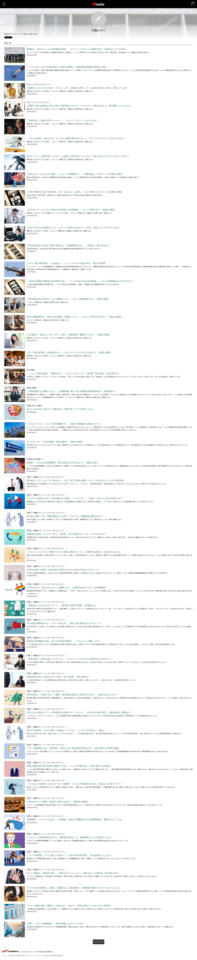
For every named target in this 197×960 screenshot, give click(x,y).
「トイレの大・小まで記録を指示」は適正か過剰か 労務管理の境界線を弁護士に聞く (67, 67)
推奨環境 (60, 955)
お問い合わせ (25, 955)
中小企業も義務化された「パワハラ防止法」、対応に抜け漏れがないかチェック (64, 623)
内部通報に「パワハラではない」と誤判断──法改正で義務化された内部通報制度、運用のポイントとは (74, 819)
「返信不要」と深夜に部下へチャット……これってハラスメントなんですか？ (62, 120)
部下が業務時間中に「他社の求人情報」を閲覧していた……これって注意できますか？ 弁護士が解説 (74, 317)
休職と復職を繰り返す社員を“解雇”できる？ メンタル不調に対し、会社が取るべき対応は (69, 766)
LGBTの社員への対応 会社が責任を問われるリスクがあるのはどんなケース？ (63, 570)
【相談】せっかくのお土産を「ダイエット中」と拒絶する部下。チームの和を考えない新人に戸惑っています (77, 88)
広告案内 (18, 955)
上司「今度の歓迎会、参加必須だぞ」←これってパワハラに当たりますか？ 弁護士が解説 (69, 352)
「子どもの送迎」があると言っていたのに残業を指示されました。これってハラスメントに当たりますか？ (76, 138)
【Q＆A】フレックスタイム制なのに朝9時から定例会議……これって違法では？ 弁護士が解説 (71, 210)
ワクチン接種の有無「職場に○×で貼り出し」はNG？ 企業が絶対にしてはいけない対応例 (68, 906)
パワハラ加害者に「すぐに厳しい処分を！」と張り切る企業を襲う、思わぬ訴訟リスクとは (69, 855)
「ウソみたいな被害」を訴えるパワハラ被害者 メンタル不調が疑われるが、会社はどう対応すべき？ (74, 784)
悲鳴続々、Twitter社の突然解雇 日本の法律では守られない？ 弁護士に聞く (62, 463)
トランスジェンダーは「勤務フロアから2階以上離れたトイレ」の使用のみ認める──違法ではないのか (74, 552)
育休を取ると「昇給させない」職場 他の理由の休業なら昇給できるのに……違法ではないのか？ (72, 695)
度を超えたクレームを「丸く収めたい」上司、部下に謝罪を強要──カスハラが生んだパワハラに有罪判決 (75, 480)
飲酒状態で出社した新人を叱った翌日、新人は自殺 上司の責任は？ (58, 677)
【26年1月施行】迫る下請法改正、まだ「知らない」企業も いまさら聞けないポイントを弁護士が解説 (74, 192)
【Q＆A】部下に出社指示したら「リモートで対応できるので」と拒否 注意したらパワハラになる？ (73, 228)
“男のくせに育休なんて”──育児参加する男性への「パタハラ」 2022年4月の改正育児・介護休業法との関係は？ (79, 712)
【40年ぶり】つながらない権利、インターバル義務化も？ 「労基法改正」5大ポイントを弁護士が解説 (74, 174)
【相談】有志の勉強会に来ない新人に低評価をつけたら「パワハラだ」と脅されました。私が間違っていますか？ (79, 106)
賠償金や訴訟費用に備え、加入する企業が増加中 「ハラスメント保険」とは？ (64, 641)
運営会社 (48, 955)
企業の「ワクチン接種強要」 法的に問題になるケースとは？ (55, 923)
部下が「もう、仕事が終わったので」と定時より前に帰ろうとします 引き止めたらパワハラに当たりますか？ (78, 156)
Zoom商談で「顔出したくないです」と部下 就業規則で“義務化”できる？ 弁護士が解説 (68, 335)
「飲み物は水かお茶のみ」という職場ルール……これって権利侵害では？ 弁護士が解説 (68, 299)
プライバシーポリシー (36, 955)
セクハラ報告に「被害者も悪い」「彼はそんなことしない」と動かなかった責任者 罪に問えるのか (73, 873)
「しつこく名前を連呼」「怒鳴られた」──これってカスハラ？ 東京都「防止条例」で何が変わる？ (73, 373)
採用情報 (54, 955)
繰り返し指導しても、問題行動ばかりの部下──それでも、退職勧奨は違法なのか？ (65, 516)
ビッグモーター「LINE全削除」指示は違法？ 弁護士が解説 (55, 442)
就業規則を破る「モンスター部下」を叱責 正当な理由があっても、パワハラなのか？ (67, 534)
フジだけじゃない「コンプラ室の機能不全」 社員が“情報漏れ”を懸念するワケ (63, 424)
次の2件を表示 (98, 942)
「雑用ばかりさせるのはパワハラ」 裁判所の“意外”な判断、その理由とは (61, 605)
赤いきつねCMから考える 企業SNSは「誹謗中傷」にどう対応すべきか (60, 409)
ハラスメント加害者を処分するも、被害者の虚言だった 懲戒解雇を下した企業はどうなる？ (70, 837)
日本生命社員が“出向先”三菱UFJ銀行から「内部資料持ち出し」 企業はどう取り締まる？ (68, 245)
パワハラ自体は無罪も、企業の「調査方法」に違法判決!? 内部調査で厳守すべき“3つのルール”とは (73, 888)
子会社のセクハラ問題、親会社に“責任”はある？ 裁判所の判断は (57, 802)
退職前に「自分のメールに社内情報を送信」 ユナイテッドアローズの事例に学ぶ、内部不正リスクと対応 (76, 49)
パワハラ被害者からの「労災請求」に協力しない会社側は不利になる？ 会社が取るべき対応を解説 (73, 748)
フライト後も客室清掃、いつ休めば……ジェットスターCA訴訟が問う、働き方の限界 (66, 263)
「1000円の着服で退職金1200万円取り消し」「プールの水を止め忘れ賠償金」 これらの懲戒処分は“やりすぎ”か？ (80, 281)
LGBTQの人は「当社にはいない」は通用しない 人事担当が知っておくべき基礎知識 (66, 588)
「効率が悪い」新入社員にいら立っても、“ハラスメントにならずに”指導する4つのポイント (69, 659)
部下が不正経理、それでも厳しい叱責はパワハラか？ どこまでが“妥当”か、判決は (65, 730)
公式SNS (12, 955)
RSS (44, 955)
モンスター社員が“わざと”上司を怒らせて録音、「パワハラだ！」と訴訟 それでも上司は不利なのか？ (75, 498)
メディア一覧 (5, 955)
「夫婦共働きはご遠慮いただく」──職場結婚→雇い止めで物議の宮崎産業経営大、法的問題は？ (71, 391)
